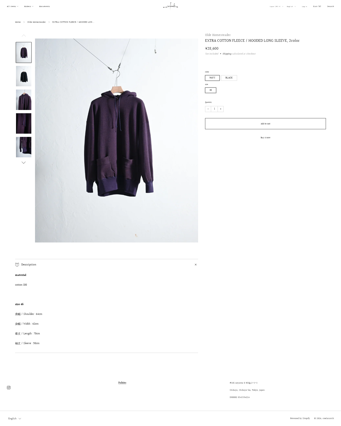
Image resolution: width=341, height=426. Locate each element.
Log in (304, 6)
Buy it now (265, 137)
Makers (27, 6)
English (290, 6)
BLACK (229, 78)
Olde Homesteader (36, 22)
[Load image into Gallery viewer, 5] (24, 147)
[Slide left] (24, 36)
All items (11, 6)
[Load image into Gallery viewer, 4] (24, 123)
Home (18, 22)
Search (330, 6)
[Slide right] (24, 163)
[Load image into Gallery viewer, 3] (24, 99)
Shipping (226, 54)
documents (44, 6)
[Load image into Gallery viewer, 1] (24, 52)
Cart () (317, 6)
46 (210, 90)
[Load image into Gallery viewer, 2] (24, 76)
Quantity (208, 102)
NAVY (212, 78)
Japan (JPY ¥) (275, 6)
